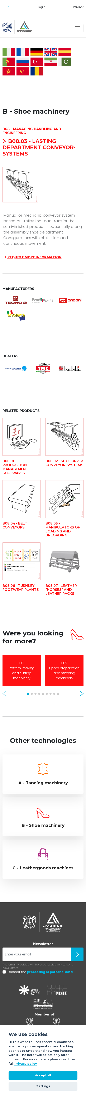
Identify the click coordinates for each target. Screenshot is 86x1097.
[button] (4, 693)
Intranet (78, 7)
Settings (43, 1086)
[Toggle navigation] (77, 28)
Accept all (43, 1075)
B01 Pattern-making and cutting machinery (21, 670)
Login (41, 7)
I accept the (40, 972)
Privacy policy (25, 1064)
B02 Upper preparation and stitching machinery (64, 670)
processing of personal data (50, 972)
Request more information (33, 257)
